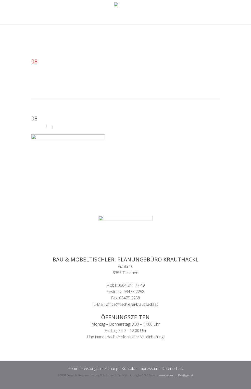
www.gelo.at (166, 375)
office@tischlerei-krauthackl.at (132, 304)
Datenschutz (173, 368)
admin (40, 125)
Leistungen (91, 368)
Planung (111, 368)
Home (72, 368)
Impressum (148, 368)
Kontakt (128, 368)
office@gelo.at (185, 375)
